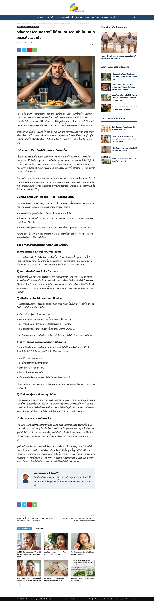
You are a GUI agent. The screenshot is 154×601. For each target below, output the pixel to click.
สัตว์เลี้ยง (95, 17)
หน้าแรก (40, 17)
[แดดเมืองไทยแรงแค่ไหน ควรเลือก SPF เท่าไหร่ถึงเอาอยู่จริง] (56, 541)
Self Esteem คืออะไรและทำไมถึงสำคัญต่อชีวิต (123, 128)
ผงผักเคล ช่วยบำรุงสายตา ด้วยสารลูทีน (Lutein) (124, 159)
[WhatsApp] (34, 50)
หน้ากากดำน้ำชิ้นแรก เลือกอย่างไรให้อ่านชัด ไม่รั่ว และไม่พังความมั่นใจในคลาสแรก (35, 519)
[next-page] (21, 585)
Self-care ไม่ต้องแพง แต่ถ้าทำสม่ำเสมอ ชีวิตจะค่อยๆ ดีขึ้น (54, 579)
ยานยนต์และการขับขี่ (109, 17)
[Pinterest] (29, 50)
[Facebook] (19, 50)
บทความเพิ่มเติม (38, 528)
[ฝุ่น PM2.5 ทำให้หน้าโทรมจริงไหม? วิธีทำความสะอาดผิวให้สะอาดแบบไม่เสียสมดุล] (29, 541)
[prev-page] (18, 585)
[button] (134, 17)
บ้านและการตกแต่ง (82, 17)
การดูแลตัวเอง (43, 23)
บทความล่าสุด (133, 599)
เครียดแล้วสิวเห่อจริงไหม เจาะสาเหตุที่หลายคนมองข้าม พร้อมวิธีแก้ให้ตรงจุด (78, 519)
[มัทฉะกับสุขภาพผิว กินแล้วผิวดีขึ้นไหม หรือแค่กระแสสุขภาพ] (83, 541)
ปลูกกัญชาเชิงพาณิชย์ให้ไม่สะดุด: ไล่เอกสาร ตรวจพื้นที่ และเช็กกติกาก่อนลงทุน (124, 97)
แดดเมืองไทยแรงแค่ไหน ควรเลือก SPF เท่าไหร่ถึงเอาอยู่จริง (55, 553)
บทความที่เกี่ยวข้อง (24, 528)
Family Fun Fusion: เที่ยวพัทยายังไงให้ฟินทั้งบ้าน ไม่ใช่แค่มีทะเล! (118, 57)
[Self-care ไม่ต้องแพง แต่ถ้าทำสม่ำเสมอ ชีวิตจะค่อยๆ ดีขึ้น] (56, 568)
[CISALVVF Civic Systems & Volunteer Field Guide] (77, 8)
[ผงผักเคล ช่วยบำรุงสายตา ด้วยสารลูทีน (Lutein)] (83, 568)
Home (19, 23)
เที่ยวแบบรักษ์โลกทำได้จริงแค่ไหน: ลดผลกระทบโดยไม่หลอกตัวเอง (124, 76)
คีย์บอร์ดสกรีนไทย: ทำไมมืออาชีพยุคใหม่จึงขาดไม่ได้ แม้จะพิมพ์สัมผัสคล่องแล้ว (123, 87)
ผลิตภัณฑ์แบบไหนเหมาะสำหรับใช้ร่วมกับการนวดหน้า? (124, 149)
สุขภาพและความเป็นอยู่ (64, 17)
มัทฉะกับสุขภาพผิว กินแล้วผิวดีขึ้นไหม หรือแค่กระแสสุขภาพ (82, 553)
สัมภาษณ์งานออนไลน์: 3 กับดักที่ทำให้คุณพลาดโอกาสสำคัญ (124, 108)
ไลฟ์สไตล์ (49, 17)
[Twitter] (24, 50)
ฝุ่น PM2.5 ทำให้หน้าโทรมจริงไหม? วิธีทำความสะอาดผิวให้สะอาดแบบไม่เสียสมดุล (29, 554)
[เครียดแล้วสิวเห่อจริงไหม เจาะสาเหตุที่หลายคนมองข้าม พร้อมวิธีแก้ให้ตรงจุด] (29, 568)
